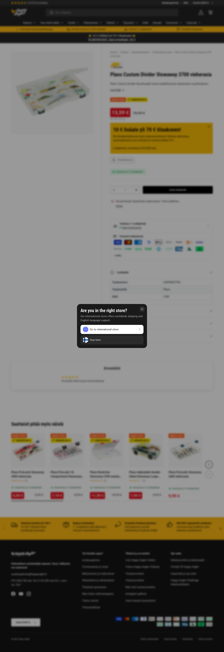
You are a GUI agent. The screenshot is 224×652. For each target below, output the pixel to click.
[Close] (142, 309)
